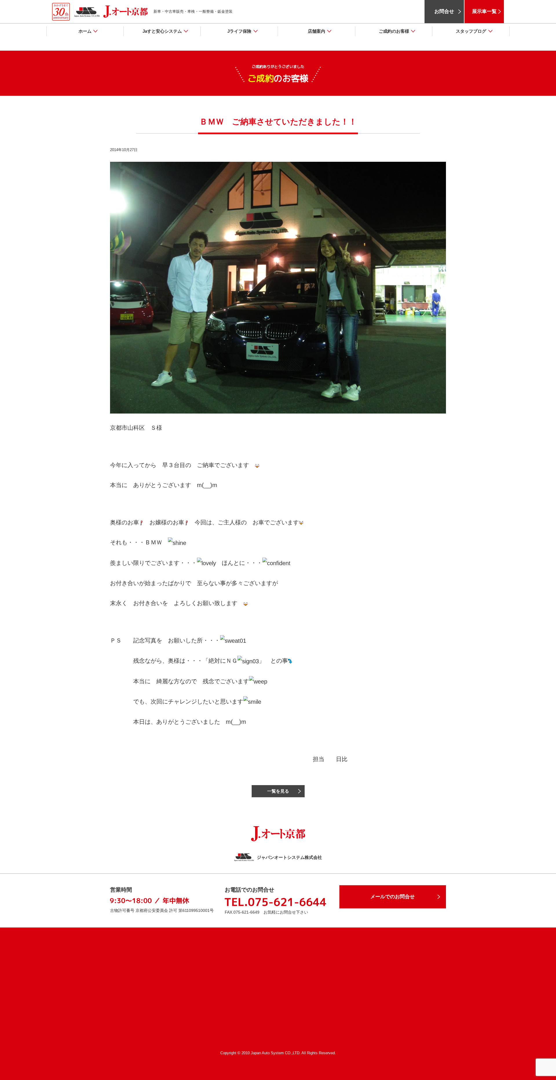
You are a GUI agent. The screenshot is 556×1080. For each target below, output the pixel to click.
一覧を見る (278, 791)
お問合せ (444, 11)
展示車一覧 (484, 11)
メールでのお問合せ (392, 896)
